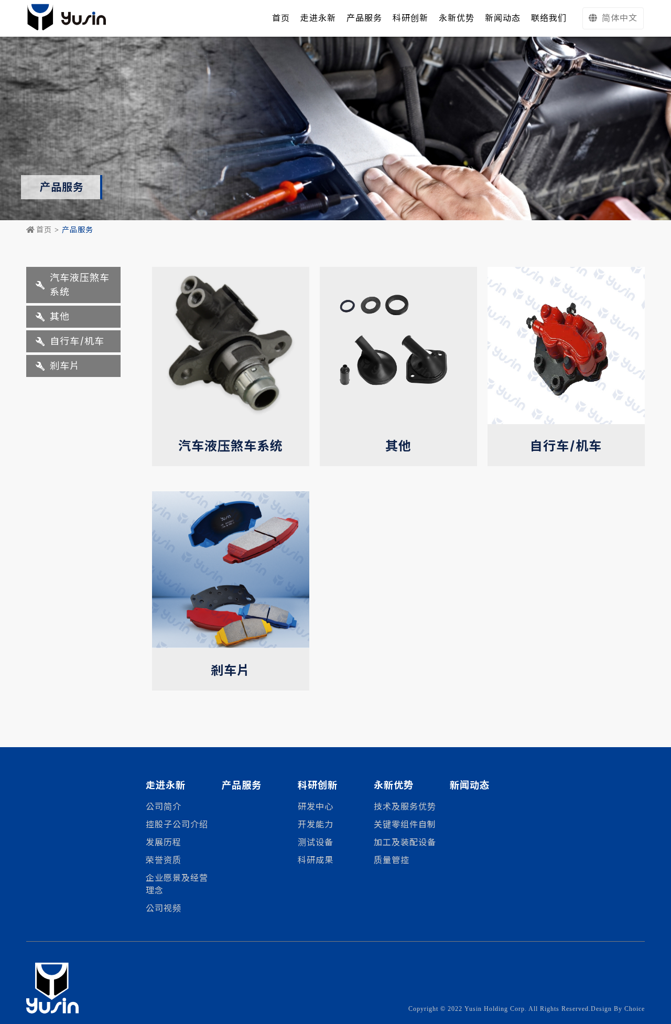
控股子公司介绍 (177, 824)
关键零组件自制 (405, 824)
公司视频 (163, 908)
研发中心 (315, 807)
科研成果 (315, 860)
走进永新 (318, 18)
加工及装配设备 (405, 842)
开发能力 (315, 824)
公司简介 (163, 807)
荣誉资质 (163, 860)
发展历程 (163, 842)
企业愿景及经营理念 (177, 884)
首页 (44, 229)
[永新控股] (66, 18)
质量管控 (391, 860)
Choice (634, 1008)
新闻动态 (470, 785)
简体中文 (619, 18)
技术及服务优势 (405, 807)
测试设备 (315, 842)
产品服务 (242, 785)
